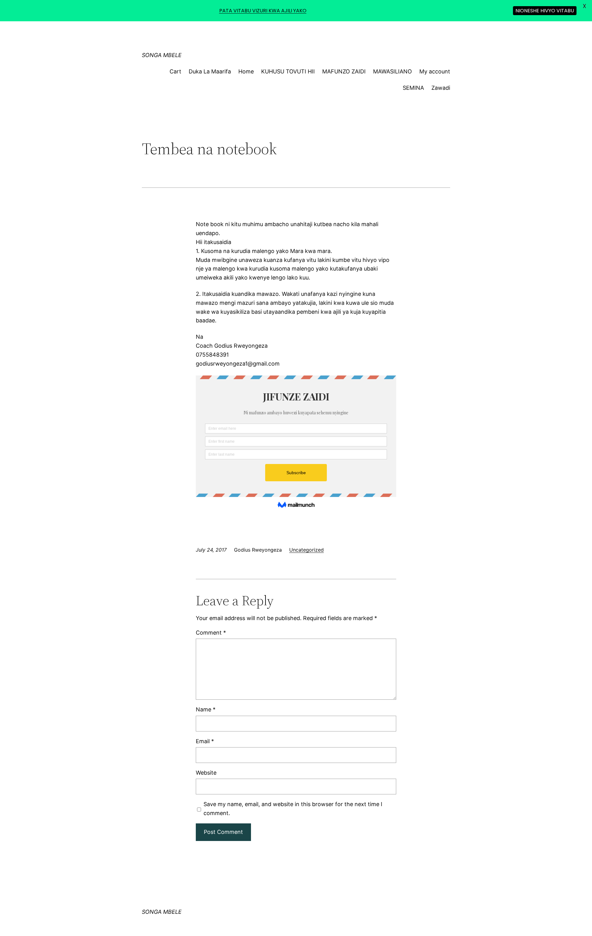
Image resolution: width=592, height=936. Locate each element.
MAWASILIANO (392, 71)
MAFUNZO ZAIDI (344, 71)
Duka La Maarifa (210, 71)
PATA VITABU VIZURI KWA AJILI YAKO (262, 10)
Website (206, 772)
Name (206, 709)
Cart (175, 71)
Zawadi (440, 88)
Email (205, 741)
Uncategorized (306, 550)
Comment (211, 632)
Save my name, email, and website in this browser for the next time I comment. (293, 808)
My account (434, 71)
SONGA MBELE (162, 55)
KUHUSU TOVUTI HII (288, 71)
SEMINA (413, 88)
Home (246, 71)
